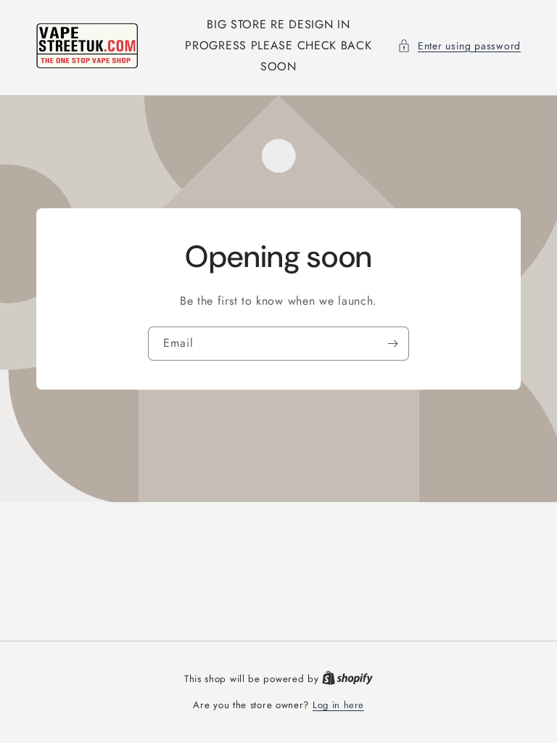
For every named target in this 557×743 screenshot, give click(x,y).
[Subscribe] (392, 344)
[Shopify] (347, 679)
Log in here (338, 705)
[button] (459, 46)
